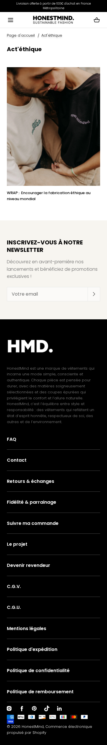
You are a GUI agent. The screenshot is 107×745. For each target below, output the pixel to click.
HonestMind (33, 726)
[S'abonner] (94, 294)
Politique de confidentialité (38, 670)
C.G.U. (14, 607)
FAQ (11, 439)
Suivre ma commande (32, 523)
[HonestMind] (53, 20)
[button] (10, 19)
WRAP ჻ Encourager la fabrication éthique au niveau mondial (48, 196)
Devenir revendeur (28, 565)
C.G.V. (14, 586)
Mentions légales (26, 628)
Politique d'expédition (32, 649)
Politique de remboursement (40, 691)
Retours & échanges (30, 481)
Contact (17, 460)
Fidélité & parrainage (31, 502)
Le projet (17, 544)
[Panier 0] (96, 20)
